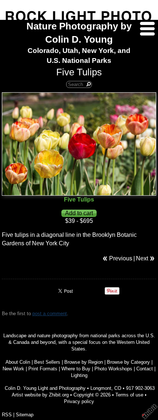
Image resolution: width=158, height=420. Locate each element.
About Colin (18, 362)
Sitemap (24, 414)
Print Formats (42, 368)
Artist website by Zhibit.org (40, 395)
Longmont (100, 388)
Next (142, 258)
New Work (13, 368)
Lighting (79, 375)
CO (117, 388)
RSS (7, 414)
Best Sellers (47, 362)
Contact (144, 368)
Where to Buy (75, 368)
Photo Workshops (113, 368)
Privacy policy (79, 401)
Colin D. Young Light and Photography (45, 388)
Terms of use (129, 395)
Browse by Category (128, 362)
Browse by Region (83, 362)
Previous (120, 258)
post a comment (49, 313)
